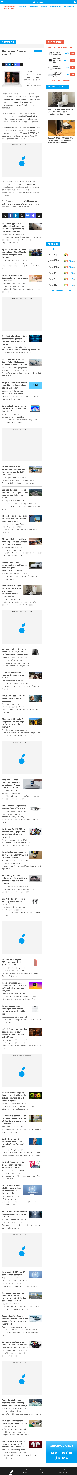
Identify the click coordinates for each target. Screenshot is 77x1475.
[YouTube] (70, 1453)
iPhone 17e (52, 255)
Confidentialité (63, 1470)
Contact (24, 1470)
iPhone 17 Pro (53, 267)
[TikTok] (56, 1458)
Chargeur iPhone (55, 6)
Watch (66, 249)
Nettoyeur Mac (69, 6)
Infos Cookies (63, 1473)
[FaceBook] (67, 1453)
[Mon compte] (74, 2)
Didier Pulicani (8, 59)
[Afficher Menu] (2, 2)
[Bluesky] (63, 1458)
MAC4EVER (39, 2)
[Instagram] (59, 1458)
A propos (24, 1473)
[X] (56, 1453)
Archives (43, 1470)
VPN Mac (44, 6)
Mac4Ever (4, 46)
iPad (61, 249)
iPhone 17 (52, 273)
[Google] (59, 1453)
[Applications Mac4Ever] (52, 1453)
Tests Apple (22, 6)
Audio (70, 249)
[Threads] (63, 1453)
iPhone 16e (52, 285)
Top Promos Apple (9, 6)
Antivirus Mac (33, 6)
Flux (41, 1473)
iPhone (56, 249)
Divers (10, 46)
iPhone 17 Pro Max (53, 261)
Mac (52, 249)
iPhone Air (52, 279)
